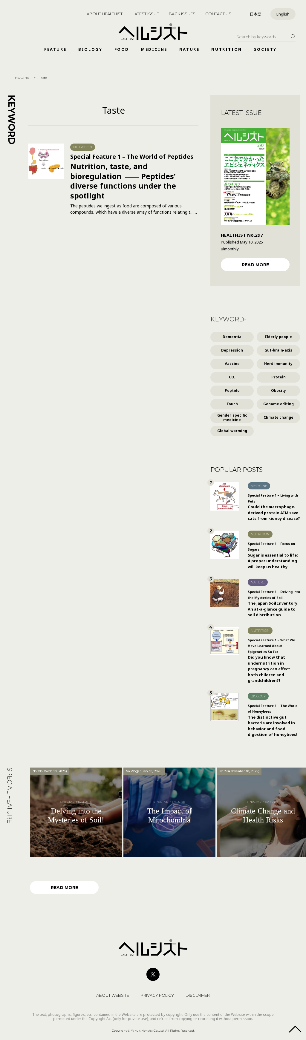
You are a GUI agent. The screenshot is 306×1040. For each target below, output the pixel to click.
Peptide (232, 390)
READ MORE (255, 264)
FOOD (121, 49)
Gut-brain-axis (278, 350)
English (283, 14)
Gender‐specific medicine (232, 417)
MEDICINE (154, 49)
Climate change (278, 417)
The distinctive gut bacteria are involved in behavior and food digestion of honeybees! (272, 720)
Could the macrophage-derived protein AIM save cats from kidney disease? (274, 507)
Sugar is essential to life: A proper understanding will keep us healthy (273, 555)
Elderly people (278, 336)
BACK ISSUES (182, 13)
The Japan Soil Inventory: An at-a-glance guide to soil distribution (274, 603)
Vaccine (232, 363)
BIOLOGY (90, 49)
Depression (232, 350)
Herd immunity (278, 363)
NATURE (189, 49)
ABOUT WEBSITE (112, 995)
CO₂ (232, 377)
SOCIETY (265, 49)
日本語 (255, 14)
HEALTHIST (23, 78)
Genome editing (278, 403)
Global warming (232, 430)
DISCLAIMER (198, 995)
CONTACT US (218, 13)
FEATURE (55, 49)
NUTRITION (226, 49)
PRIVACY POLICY (157, 995)
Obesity (278, 390)
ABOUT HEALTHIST (105, 13)
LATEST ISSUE (145, 13)
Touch (232, 403)
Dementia (232, 336)
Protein (278, 377)
